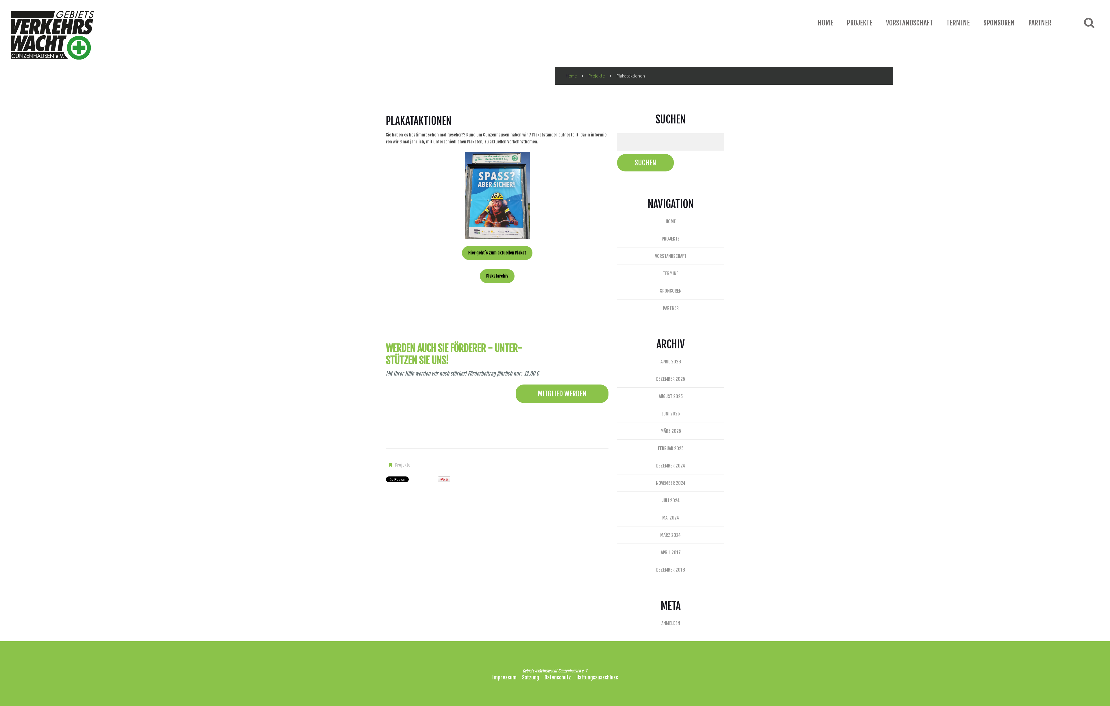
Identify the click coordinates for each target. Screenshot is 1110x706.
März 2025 (671, 431)
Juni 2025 (670, 414)
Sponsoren (999, 22)
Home (825, 22)
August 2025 (671, 396)
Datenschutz (558, 677)
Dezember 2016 (670, 570)
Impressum (504, 677)
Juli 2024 (671, 500)
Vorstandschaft (909, 22)
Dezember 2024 (670, 466)
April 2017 (671, 552)
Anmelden (670, 623)
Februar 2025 (671, 448)
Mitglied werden (562, 393)
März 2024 (670, 535)
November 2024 (671, 483)
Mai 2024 (670, 518)
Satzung (530, 677)
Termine (958, 22)
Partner (1039, 22)
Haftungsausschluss (597, 677)
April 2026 (671, 362)
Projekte (859, 22)
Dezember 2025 (670, 379)
